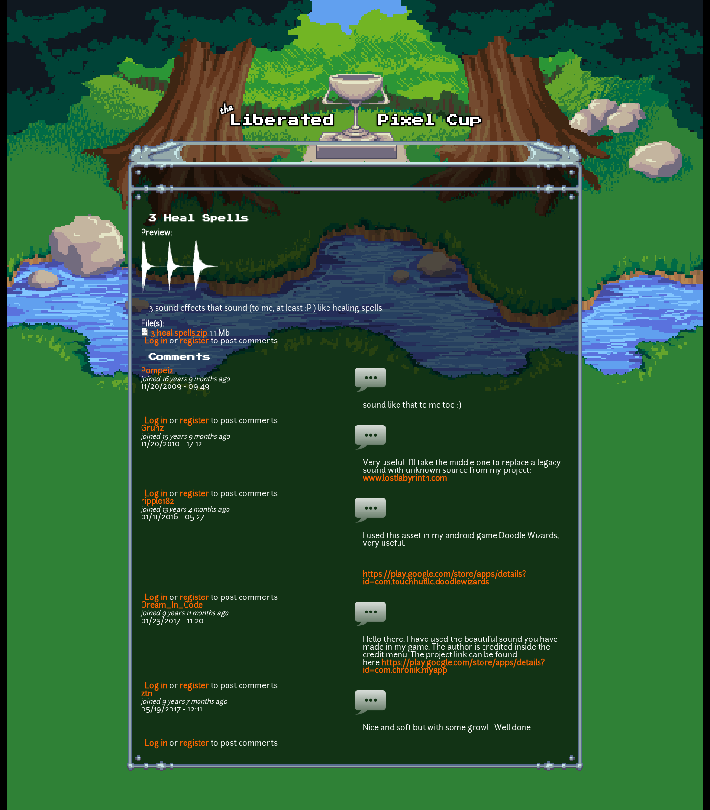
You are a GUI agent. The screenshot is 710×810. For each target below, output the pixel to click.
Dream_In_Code (172, 606)
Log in (156, 341)
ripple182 (157, 502)
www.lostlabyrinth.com (405, 479)
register (194, 341)
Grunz (152, 429)
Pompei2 (157, 371)
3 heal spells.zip (179, 334)
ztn (147, 694)
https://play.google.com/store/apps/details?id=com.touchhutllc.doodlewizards (444, 578)
